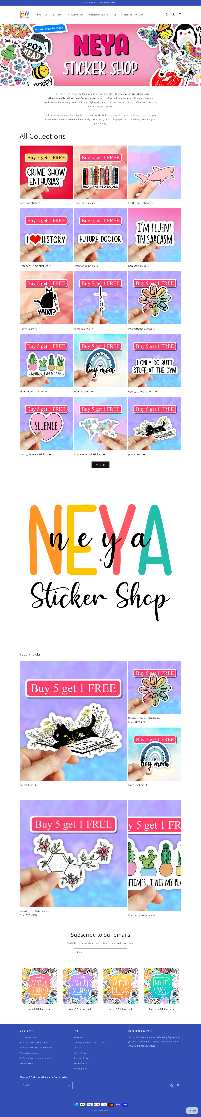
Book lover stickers (85, 203)
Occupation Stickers (86, 266)
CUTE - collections (139, 203)
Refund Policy (80, 1063)
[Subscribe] (123, 951)
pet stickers (135, 454)
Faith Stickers (82, 328)
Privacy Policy (80, 1053)
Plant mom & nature (32, 391)
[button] (54, 15)
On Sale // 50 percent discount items (37, 1058)
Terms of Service (81, 1058)
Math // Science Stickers (34, 454)
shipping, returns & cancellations (89, 1042)
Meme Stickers (28, 328)
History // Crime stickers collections (37, 1047)
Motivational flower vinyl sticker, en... (144, 718)
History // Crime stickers (34, 266)
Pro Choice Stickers (29, 1053)
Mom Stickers (82, 391)
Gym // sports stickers (141, 391)
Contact (77, 1047)
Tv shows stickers (30, 203)
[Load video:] (100, 560)
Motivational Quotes (140, 328)
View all (100, 465)
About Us (78, 1037)
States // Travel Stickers (88, 454)
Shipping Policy (81, 1068)
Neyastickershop (103, 1110)
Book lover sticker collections (34, 1042)
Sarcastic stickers (138, 266)
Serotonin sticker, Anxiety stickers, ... (35, 911)
